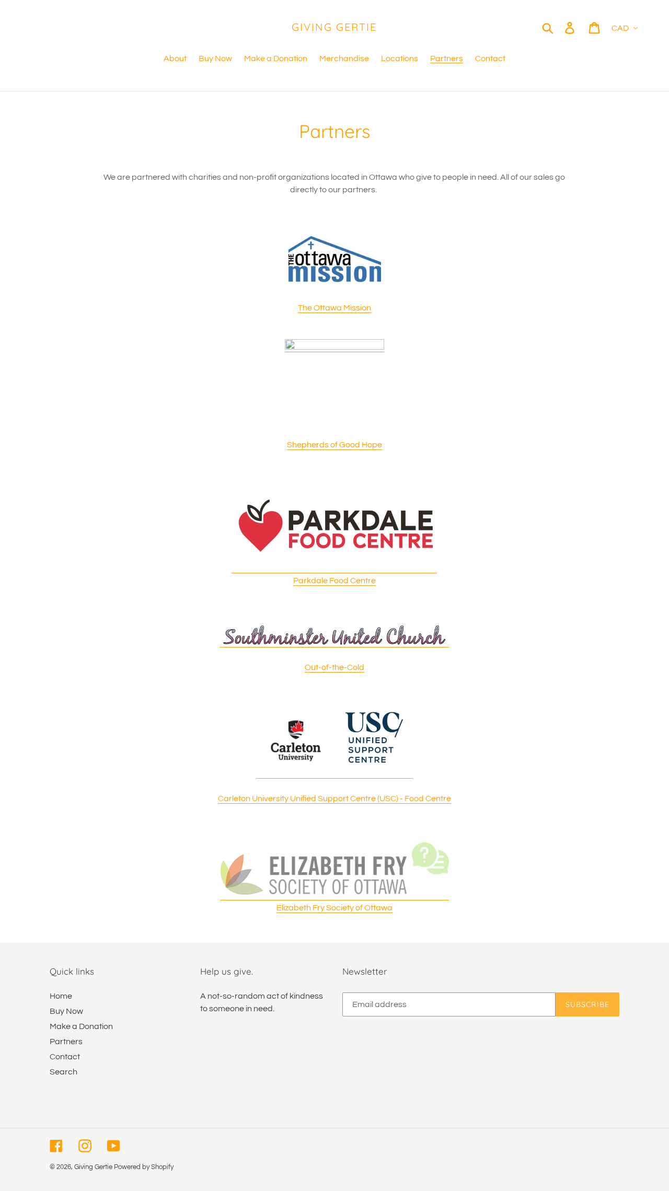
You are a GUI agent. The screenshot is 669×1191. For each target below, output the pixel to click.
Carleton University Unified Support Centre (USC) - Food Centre (334, 798)
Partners (66, 1041)
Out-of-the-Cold (334, 667)
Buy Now (66, 1011)
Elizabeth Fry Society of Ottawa (334, 908)
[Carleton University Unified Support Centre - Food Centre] (334, 774)
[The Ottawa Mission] (334, 255)
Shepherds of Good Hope (334, 445)
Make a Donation (81, 1026)
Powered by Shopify (144, 1167)
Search (63, 1072)
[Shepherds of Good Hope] (334, 347)
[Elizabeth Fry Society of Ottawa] (334, 895)
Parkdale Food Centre (334, 580)
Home (61, 996)
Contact (65, 1057)
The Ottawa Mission (334, 308)
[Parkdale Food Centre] (334, 568)
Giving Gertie (334, 27)
